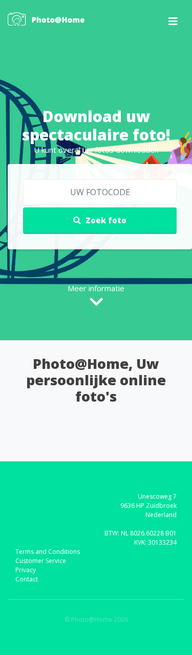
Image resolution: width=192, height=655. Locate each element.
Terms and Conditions (47, 551)
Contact (26, 579)
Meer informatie (96, 288)
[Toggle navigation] (173, 21)
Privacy (25, 570)
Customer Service (40, 560)
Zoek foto (104, 220)
